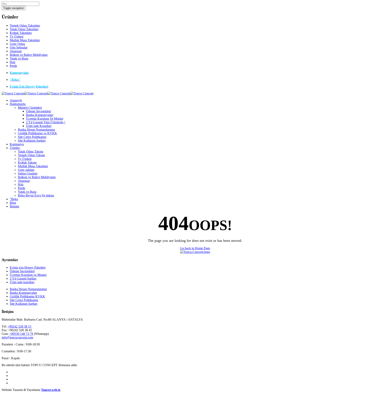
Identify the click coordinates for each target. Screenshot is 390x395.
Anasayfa (16, 100)
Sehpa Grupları (27, 173)
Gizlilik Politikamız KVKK (27, 296)
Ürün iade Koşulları (38, 126)
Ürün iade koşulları (22, 282)
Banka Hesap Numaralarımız (36, 129)
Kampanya (17, 144)
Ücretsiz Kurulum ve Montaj (28, 275)
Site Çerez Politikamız (32, 137)
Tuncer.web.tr (51, 390)
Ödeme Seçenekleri (38, 111)
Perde (13, 65)
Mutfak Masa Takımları (25, 40)
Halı (12, 62)
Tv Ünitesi (16, 36)
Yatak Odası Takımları (24, 29)
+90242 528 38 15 (19, 326)
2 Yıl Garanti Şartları (23, 278)
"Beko (14, 199)
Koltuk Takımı (27, 162)
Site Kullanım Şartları (32, 140)
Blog (13, 202)
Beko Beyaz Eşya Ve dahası (36, 195)
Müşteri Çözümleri (30, 107)
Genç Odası (17, 44)
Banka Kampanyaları (39, 115)
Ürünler (15, 148)
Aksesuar (16, 51)
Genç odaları (26, 169)
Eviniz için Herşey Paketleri (28, 267)
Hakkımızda (17, 104)
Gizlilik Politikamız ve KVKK (37, 133)
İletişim (14, 206)
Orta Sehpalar (18, 47)
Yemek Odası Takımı (31, 155)
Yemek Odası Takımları (25, 25)
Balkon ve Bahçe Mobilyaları (29, 54)
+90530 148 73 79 (21, 333)
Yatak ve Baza (19, 58)
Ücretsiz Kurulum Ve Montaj (44, 118)
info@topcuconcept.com (17, 337)
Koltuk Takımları (21, 33)
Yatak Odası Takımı (30, 151)
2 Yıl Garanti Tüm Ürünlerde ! (45, 122)
